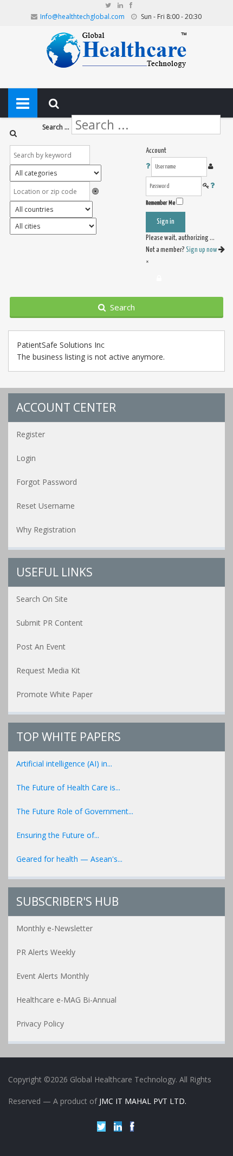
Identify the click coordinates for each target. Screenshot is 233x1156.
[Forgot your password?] (212, 186)
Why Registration (46, 529)
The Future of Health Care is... (68, 787)
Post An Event (41, 646)
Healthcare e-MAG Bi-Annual (66, 1000)
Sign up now (202, 250)
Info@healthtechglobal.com (82, 16)
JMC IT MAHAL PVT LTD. (142, 1101)
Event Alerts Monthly (52, 976)
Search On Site (42, 599)
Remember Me (160, 203)
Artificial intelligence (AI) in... (64, 763)
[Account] (159, 278)
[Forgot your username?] (148, 166)
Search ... (55, 127)
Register (30, 434)
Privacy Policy (40, 1023)
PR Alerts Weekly (45, 952)
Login (26, 458)
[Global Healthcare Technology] (117, 49)
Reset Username (45, 506)
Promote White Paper (54, 694)
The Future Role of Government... (74, 811)
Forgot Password (46, 482)
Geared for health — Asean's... (69, 859)
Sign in (165, 221)
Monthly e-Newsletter (54, 928)
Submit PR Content (49, 623)
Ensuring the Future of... (57, 835)
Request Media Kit (48, 670)
